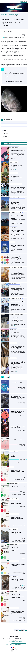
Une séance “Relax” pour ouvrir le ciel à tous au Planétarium (17, 318)
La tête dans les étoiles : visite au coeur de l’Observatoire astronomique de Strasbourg (18, 347)
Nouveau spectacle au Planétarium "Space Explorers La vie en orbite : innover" (18, 426)
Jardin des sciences (4, 14)
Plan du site (8, 641)
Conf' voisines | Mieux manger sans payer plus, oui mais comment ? (17, 549)
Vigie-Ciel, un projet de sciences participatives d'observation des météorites (18, 232)
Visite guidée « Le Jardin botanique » (16, 455)
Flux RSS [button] (23, 630)
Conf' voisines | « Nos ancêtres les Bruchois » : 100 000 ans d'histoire (17, 613)
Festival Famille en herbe (16, 165)
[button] (18, 1)
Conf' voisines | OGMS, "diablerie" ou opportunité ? (18, 565)
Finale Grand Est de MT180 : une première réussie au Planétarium (17, 202)
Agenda (16, 14)
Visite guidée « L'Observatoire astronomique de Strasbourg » (17, 580)
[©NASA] (14, 99)
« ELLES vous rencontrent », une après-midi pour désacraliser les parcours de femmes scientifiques (18, 362)
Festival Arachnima (15, 176)
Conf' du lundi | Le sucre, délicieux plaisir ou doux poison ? (17, 471)
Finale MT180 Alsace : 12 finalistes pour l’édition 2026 (17, 333)
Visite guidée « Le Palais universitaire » (16, 533)
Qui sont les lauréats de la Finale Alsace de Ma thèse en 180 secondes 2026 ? (18, 303)
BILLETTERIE (24, 1)
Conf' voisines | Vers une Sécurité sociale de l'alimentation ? (18, 503)
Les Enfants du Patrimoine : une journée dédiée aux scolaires (18, 151)
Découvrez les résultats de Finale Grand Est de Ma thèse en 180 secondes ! (18, 217)
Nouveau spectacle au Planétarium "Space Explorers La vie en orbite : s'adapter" (18, 398)
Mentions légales (14, 641)
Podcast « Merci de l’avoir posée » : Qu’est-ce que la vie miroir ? (18, 188)
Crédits (20, 641)
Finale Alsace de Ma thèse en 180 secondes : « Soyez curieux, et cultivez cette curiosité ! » (18, 288)
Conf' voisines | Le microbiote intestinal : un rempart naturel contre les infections (17, 596)
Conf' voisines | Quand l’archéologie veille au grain (17, 518)
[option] (14, 154)
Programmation (11, 14)
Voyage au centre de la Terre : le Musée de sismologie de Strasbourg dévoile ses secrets (17, 272)
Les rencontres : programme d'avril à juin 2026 (17, 256)
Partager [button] (17, 630)
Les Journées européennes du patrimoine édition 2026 (17, 412)
